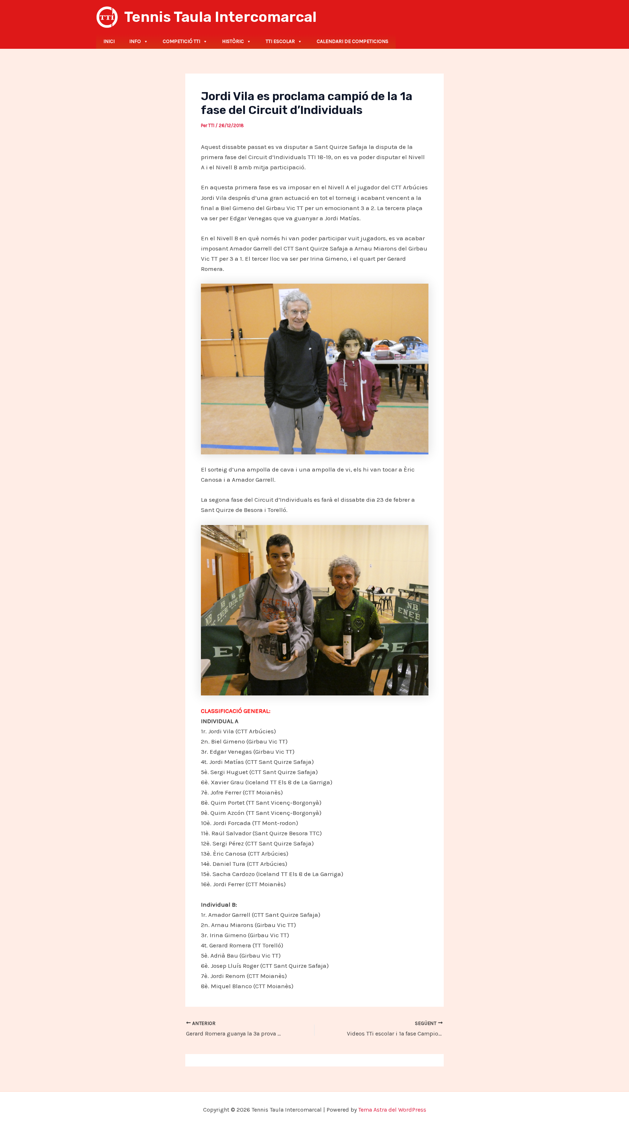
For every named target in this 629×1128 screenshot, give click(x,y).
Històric (233, 41)
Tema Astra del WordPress (392, 1109)
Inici (109, 41)
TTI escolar (280, 41)
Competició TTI (181, 41)
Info (135, 41)
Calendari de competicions (352, 41)
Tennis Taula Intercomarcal (220, 16)
